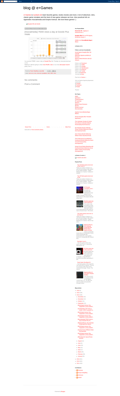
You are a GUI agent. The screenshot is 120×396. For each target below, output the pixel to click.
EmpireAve (83, 72)
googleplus (44, 73)
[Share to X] (51, 71)
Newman (80, 370)
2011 (78, 363)
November (81, 299)
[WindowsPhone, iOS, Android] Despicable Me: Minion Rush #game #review (88, 227)
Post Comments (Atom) (37, 129)
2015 (78, 292)
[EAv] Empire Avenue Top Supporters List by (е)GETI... (85, 306)
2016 (78, 290)
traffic (51, 73)
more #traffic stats (48, 64)
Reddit (78, 86)
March (79, 352)
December (81, 296)
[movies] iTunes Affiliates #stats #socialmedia (86, 330)
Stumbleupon (85, 68)
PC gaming (78, 101)
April (79, 349)
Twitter (83, 64)
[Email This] (48, 71)
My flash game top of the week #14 (88, 249)
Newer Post (28, 127)
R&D (76, 96)
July (79, 343)
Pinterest (84, 69)
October (80, 301)
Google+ (84, 66)
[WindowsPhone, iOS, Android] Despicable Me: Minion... (85, 323)
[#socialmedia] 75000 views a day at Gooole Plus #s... (85, 320)
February (80, 354)
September (81, 303)
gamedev (77, 98)
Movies (77, 102)
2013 (78, 359)
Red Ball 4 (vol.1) (81, 241)
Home (48, 127)
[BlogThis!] (50, 71)
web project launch (65, 64)
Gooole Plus (47, 61)
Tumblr (83, 71)
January (80, 356)
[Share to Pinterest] (55, 71)
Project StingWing (34, 71)
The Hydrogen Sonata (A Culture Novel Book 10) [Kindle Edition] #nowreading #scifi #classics (83, 123)
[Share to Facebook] (53, 71)
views (54, 73)
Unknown (80, 375)
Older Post (68, 127)
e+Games (44, 8)
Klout (82, 74)
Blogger (63, 391)
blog (26, 8)
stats (49, 73)
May (79, 347)
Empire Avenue (79, 107)
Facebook (84, 63)
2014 (78, 295)
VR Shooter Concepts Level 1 (88, 188)
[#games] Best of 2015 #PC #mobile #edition (89, 274)
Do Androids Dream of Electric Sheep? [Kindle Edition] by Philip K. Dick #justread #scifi (84, 129)
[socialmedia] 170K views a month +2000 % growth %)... (86, 309)
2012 (78, 361)
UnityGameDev (79, 99)
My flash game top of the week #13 (88, 201)
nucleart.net (37, 15)
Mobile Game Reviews (81, 104)
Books (76, 105)
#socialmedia (78, 109)
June (79, 345)
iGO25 (80, 377)
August (80, 341)
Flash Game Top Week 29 (83, 262)
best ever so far (32, 73)
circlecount (39, 73)
